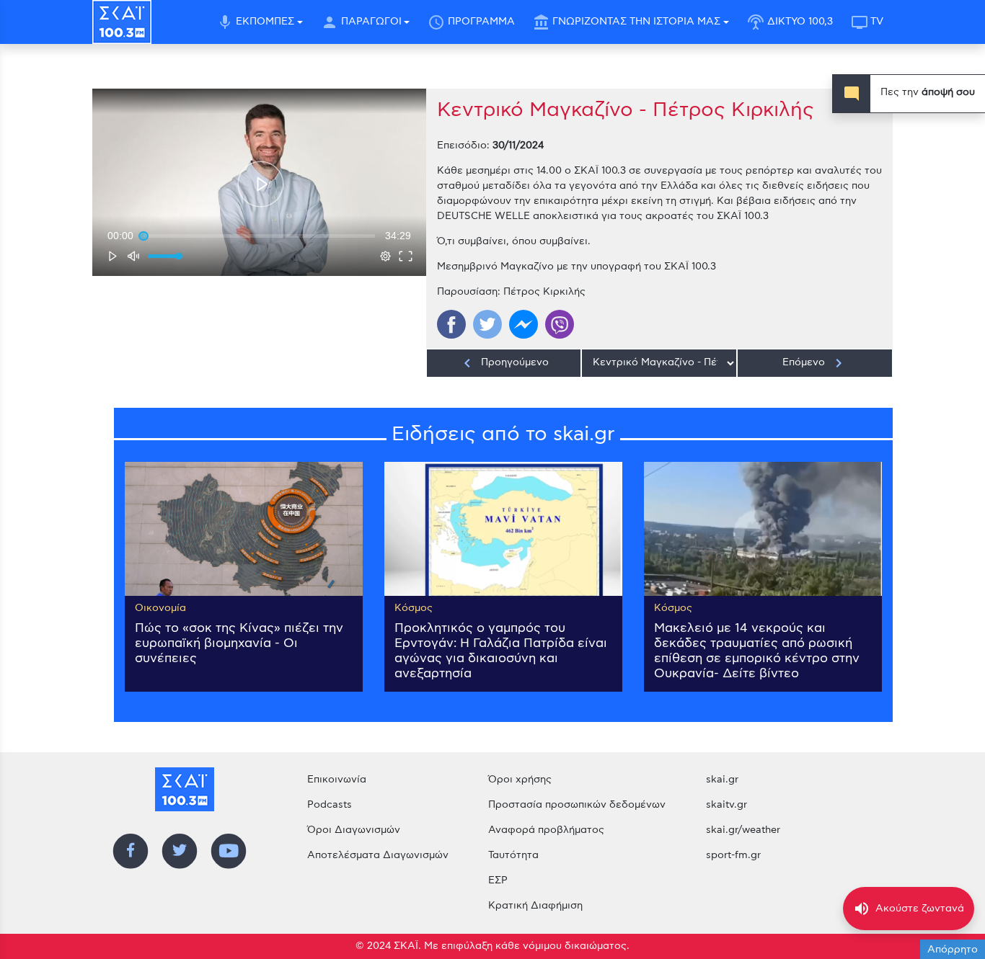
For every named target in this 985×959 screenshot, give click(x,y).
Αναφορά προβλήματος (546, 830)
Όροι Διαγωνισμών (353, 830)
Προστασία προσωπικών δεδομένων (577, 804)
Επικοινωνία (336, 779)
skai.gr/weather (743, 830)
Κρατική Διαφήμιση (535, 905)
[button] (260, 184)
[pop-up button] (386, 256)
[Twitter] (487, 324)
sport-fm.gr (733, 855)
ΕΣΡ (498, 880)
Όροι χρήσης (520, 779)
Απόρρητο (952, 949)
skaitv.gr (726, 804)
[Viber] (559, 324)
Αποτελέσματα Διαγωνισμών (378, 855)
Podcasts (329, 804)
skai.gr (722, 779)
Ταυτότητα (513, 855)
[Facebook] (451, 324)
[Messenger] (523, 324)
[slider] (259, 236)
